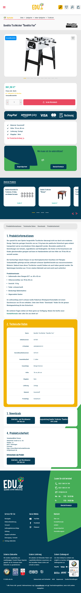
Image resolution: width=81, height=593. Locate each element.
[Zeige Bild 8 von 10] (49, 78)
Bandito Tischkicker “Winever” (45, 191)
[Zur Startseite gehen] (38, 6)
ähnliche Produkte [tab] (10, 182)
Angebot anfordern (10, 535)
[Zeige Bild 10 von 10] (56, 78)
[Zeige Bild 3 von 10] (31, 78)
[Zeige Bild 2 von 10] (28, 78)
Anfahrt (56, 525)
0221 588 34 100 (64, 484)
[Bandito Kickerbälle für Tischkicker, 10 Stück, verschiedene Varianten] (27, 195)
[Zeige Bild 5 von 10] (38, 78)
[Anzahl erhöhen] (20, 102)
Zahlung (7, 531)
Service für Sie (10, 514)
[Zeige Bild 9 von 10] (52, 78)
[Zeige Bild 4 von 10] (35, 78)
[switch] (74, 574)
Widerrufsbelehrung (10, 522)
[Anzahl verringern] (7, 102)
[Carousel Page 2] (38, 212)
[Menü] (4, 7)
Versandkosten (39, 585)
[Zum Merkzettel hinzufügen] (73, 38)
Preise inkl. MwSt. (11, 91)
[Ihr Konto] (72, 7)
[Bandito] (71, 26)
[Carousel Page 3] (43, 212)
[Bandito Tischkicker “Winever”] (62, 195)
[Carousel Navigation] (74, 213)
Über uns (56, 519)
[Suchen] (60, 7)
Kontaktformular (58, 167)
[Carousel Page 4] (47, 212)
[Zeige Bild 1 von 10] (25, 78)
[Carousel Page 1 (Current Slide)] (34, 212)
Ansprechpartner (22, 167)
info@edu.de (62, 492)
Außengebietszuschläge (12, 528)
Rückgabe (8, 519)
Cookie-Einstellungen (71, 579)
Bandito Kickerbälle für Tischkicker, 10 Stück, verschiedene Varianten (11, 192)
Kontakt (57, 514)
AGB (53, 579)
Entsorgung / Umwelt (11, 538)
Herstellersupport (59, 531)
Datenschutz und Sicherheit (42, 579)
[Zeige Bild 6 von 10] (42, 78)
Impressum (59, 579)
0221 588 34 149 (64, 488)
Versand (7, 525)
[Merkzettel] (66, 7)
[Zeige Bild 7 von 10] (45, 78)
